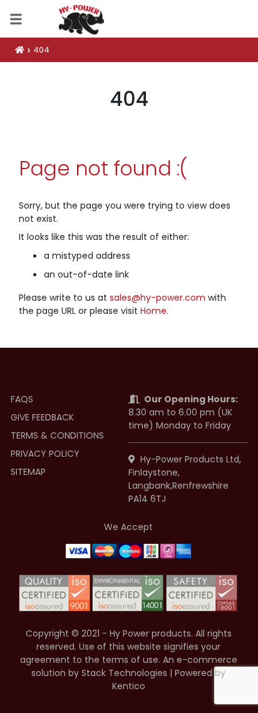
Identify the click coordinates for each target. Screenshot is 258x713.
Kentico (128, 686)
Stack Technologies (124, 673)
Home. (154, 310)
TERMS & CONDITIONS (57, 435)
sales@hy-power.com (157, 297)
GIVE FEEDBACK (42, 417)
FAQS (22, 399)
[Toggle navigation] (16, 19)
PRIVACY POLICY (45, 453)
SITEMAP (28, 472)
